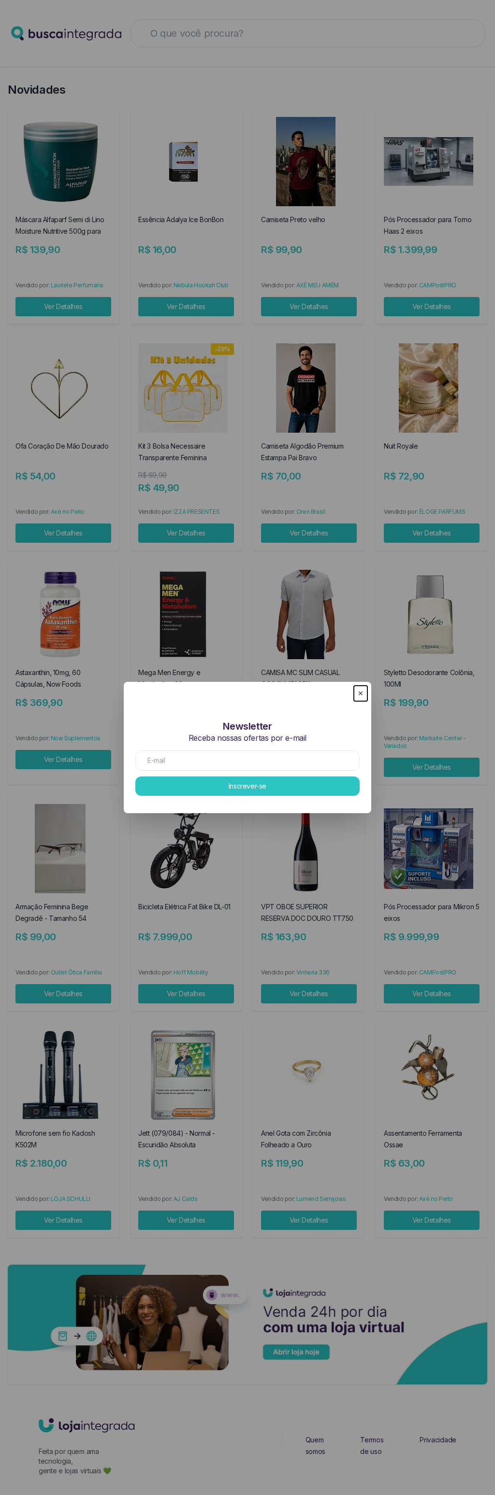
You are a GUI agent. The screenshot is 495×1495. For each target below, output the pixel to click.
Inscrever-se (247, 786)
